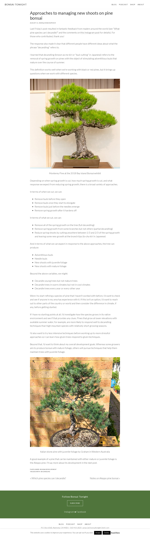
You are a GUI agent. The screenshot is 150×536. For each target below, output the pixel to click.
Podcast (70, 524)
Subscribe (75, 503)
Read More (115, 533)
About (88, 524)
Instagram (69, 511)
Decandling (45, 471)
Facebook (81, 511)
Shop (79, 524)
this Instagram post (89, 32)
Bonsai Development (48, 469)
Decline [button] (106, 533)
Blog (61, 524)
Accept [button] (98, 533)
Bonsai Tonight (16, 4)
